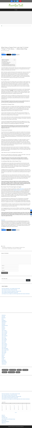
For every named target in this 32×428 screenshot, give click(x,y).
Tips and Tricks (4, 362)
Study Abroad (4, 361)
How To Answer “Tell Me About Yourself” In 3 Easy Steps (11, 248)
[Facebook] (31, 210)
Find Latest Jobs (4, 278)
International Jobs (5, 325)
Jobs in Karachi (4, 339)
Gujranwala (3, 322)
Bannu (3, 319)
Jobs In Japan (4, 338)
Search (28, 280)
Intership (3, 326)
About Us (3, 415)
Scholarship (4, 360)
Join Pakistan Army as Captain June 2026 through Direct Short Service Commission (16, 293)
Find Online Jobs (4, 417)
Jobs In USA (4, 372)
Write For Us (4, 422)
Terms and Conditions (5, 421)
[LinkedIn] (31, 214)
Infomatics (3, 324)
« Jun (15, 412)
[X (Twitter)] (31, 212)
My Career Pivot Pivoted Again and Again (8, 65)
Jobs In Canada (4, 333)
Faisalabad (3, 320)
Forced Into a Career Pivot (6, 62)
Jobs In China (4, 334)
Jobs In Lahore (4, 343)
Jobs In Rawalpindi (5, 348)
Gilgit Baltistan (4, 321)
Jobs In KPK (4, 342)
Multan (3, 356)
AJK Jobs (3, 316)
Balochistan (4, 317)
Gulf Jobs (18, 372)
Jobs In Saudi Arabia (5, 349)
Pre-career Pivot (4, 61)
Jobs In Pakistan (4, 344)
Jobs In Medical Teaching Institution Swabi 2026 (10, 292)
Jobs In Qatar (4, 347)
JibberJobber (22, 188)
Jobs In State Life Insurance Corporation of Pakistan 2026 (11, 291)
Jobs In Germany (4, 335)
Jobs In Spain (4, 352)
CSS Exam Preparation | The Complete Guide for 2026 (11, 288)
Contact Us (3, 416)
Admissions (4, 315)
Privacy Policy (4, 420)
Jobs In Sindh (4, 351)
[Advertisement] (16, 18)
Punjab (3, 358)
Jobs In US (3, 353)
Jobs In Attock (4, 330)
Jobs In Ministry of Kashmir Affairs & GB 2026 (9, 289)
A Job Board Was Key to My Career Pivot (8, 64)
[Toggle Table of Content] (14, 60)
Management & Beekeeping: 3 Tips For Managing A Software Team (13, 247)
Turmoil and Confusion (5, 63)
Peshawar (3, 357)
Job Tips (3, 246)
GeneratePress (21, 426)
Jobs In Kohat (4, 340)
